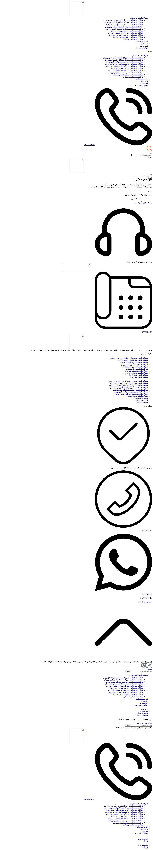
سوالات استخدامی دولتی (139, 18)
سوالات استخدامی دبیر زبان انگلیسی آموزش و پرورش (123, 20)
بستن (150, 191)
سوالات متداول (142, 715)
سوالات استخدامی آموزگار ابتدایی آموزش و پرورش (124, 29)
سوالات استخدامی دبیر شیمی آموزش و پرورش (125, 35)
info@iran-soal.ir (146, 598)
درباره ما (144, 43)
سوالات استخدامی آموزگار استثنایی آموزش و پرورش (123, 22)
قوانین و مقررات (141, 48)
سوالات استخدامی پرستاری (133, 39)
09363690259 (147, 332)
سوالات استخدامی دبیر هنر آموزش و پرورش (126, 31)
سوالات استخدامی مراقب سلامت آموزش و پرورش (124, 27)
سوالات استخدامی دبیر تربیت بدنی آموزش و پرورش (124, 24)
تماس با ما (144, 46)
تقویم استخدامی (142, 41)
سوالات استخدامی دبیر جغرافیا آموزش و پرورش (125, 33)
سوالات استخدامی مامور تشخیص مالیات (128, 37)
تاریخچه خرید (143, 839)
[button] (76, 52)
